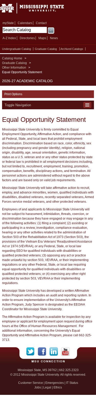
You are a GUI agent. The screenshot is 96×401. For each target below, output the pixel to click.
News (54, 38)
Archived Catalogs (71, 48)
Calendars (25, 23)
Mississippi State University (38, 10)
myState (8, 23)
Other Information (14, 67)
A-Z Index (9, 38)
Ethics (58, 387)
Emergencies (54, 383)
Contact (41, 23)
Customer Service (30, 383)
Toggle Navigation (18, 105)
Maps (42, 38)
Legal (47, 387)
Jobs (37, 387)
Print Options (13, 94)
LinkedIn (55, 351)
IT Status (72, 383)
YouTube (65, 351)
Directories (27, 38)
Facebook (43, 351)
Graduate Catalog (46, 48)
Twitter (32, 351)
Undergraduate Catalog (16, 48)
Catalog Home (12, 58)
